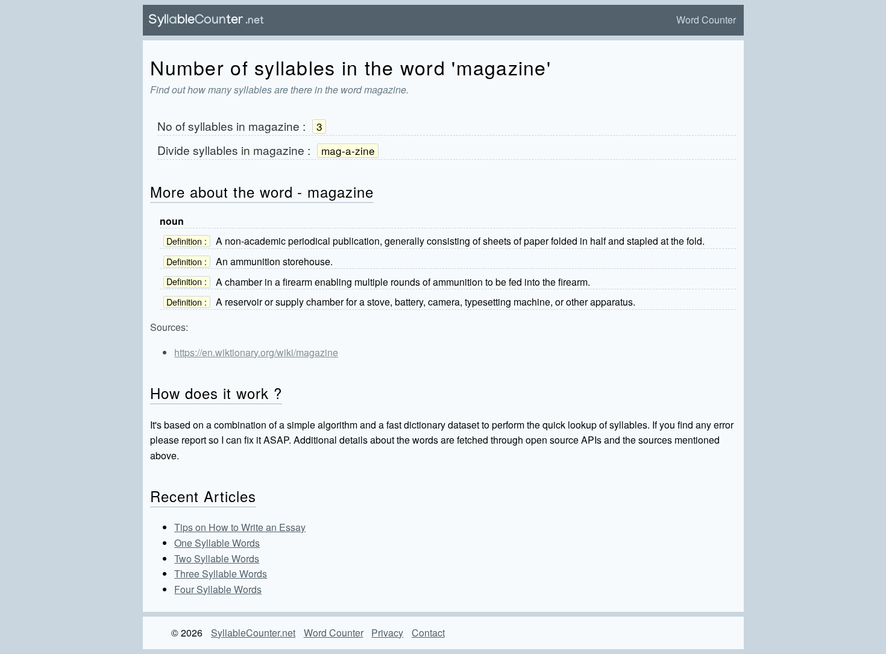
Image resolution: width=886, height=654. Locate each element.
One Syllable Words (217, 543)
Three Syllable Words (220, 573)
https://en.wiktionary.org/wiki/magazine (256, 352)
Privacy (387, 633)
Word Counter (706, 20)
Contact (428, 633)
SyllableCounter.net (253, 633)
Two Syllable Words (216, 558)
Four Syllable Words (218, 589)
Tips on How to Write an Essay (240, 527)
